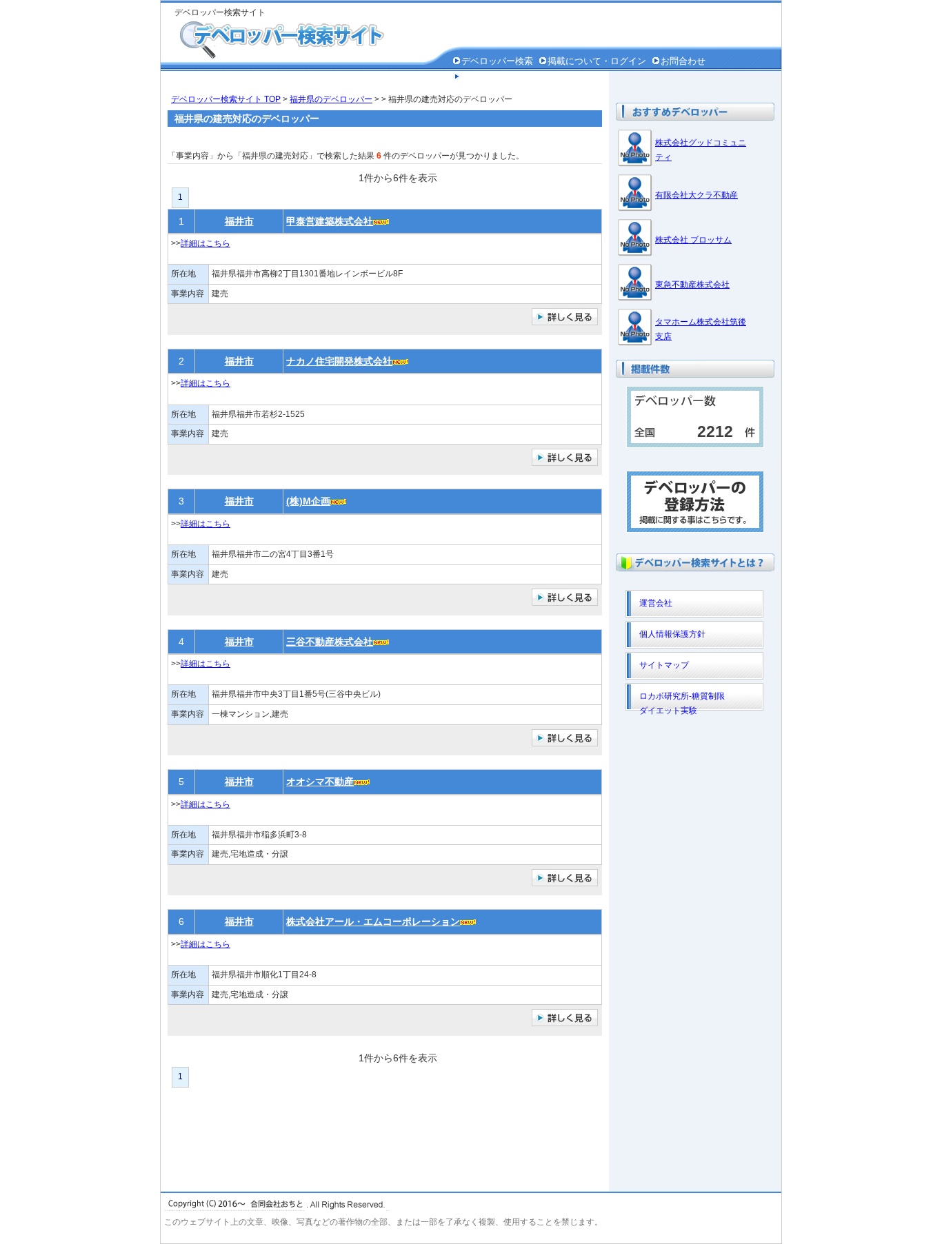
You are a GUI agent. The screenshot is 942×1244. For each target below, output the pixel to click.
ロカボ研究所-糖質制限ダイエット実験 (682, 701)
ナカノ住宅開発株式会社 (339, 361)
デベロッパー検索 (497, 61)
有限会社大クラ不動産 (696, 195)
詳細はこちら (205, 243)
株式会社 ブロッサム (693, 240)
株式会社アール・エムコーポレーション (373, 921)
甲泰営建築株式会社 (329, 221)
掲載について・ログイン (597, 61)
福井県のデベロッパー (331, 99)
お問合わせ (683, 61)
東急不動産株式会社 (692, 284)
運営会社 (655, 603)
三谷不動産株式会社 (329, 641)
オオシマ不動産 (320, 781)
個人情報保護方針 (497, 77)
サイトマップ (664, 665)
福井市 (239, 221)
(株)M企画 (308, 501)
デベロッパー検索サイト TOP (226, 99)
